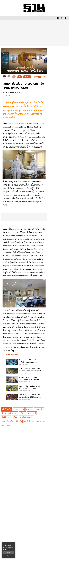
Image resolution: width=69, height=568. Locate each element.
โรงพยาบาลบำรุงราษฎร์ (9, 413)
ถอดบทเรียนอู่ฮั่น (7, 421)
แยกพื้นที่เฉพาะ (29, 421)
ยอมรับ (8, 552)
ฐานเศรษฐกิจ (39, 409)
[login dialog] (66, 18)
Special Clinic (41, 421)
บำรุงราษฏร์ (32, 413)
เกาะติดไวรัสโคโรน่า (26, 417)
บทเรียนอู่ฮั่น (6, 425)
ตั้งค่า (8, 556)
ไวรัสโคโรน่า (6, 417)
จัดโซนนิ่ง (18, 421)
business (29, 409)
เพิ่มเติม (4, 549)
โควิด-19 (22, 413)
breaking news (19, 409)
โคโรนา (15, 417)
